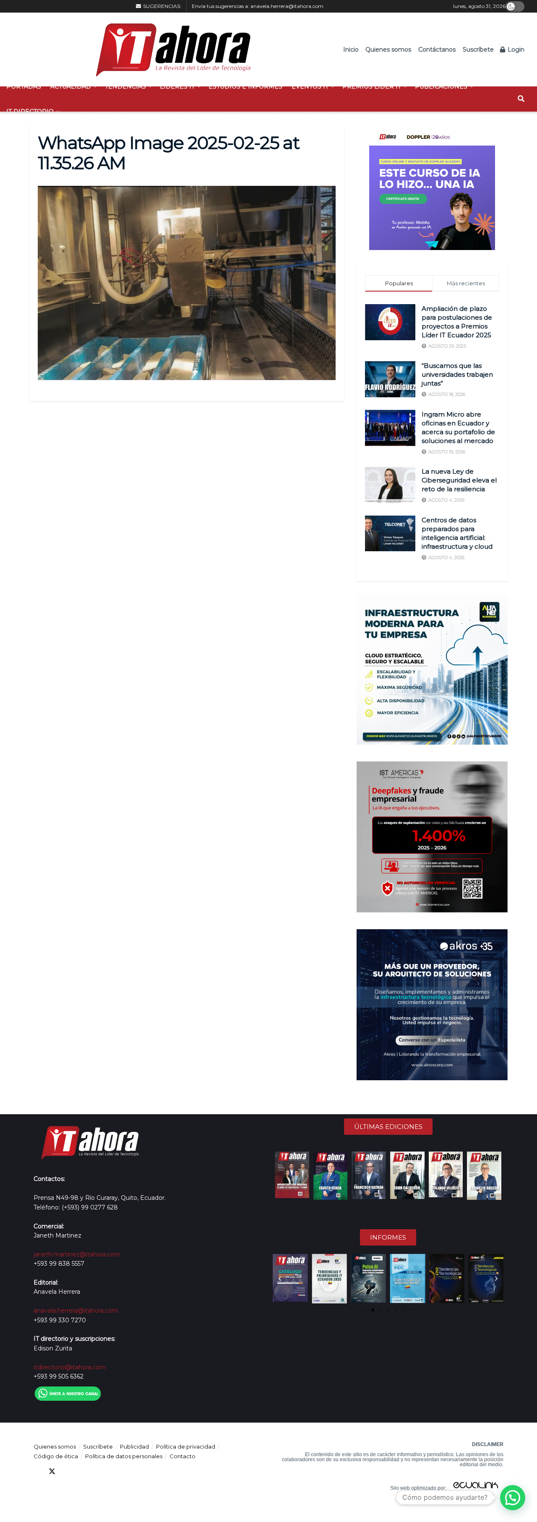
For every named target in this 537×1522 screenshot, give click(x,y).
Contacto (182, 1456)
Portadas (23, 86)
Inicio (351, 49)
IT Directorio (30, 111)
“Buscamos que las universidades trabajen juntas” (457, 374)
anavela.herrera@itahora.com (286, 6)
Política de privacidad (185, 1446)
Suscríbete (478, 49)
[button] (280, 1279)
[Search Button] (521, 99)
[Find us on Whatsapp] (112, 1471)
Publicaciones (441, 86)
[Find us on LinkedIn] (67, 1471)
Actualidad (70, 86)
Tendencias (125, 86)
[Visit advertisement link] (432, 187)
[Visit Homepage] (169, 49)
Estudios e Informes (245, 86)
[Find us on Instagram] (97, 1471)
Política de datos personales (123, 1456)
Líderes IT (177, 86)
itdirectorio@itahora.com (70, 1367)
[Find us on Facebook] (37, 1471)
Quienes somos (388, 49)
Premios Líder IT (371, 86)
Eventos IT (310, 86)
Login (515, 49)
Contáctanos (437, 49)
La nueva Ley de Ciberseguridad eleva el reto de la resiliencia (459, 480)
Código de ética (56, 1456)
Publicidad (134, 1446)
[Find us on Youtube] (82, 1471)
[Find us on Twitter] (52, 1471)
